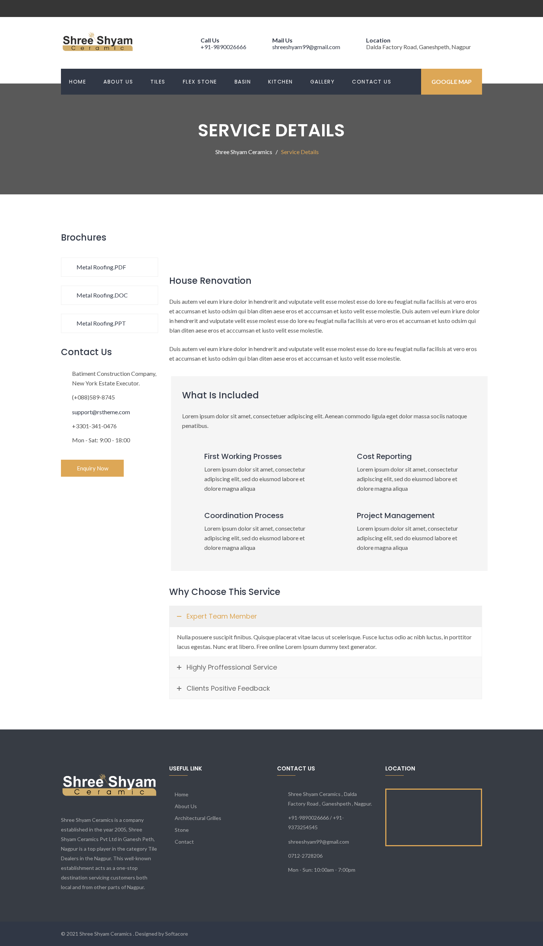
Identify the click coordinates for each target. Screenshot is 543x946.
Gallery (322, 81)
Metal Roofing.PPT (100, 323)
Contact (184, 841)
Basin (243, 81)
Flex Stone (200, 81)
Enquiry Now (92, 468)
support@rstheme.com (101, 411)
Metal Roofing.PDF (100, 266)
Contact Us (371, 81)
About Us (118, 81)
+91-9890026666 (223, 46)
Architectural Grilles (198, 818)
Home (77, 81)
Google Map (451, 81)
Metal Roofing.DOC (101, 295)
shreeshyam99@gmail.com (306, 46)
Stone (182, 830)
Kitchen (280, 81)
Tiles (157, 81)
